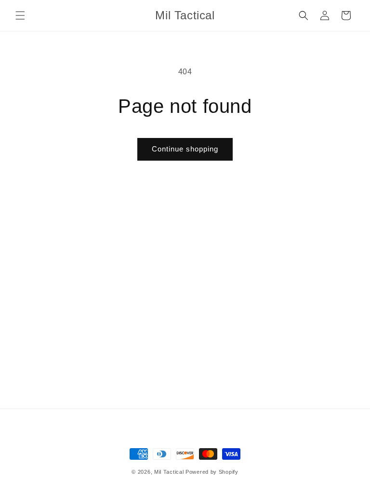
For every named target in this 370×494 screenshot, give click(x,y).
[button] (20, 15)
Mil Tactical (169, 472)
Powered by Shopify (211, 472)
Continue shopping (185, 149)
